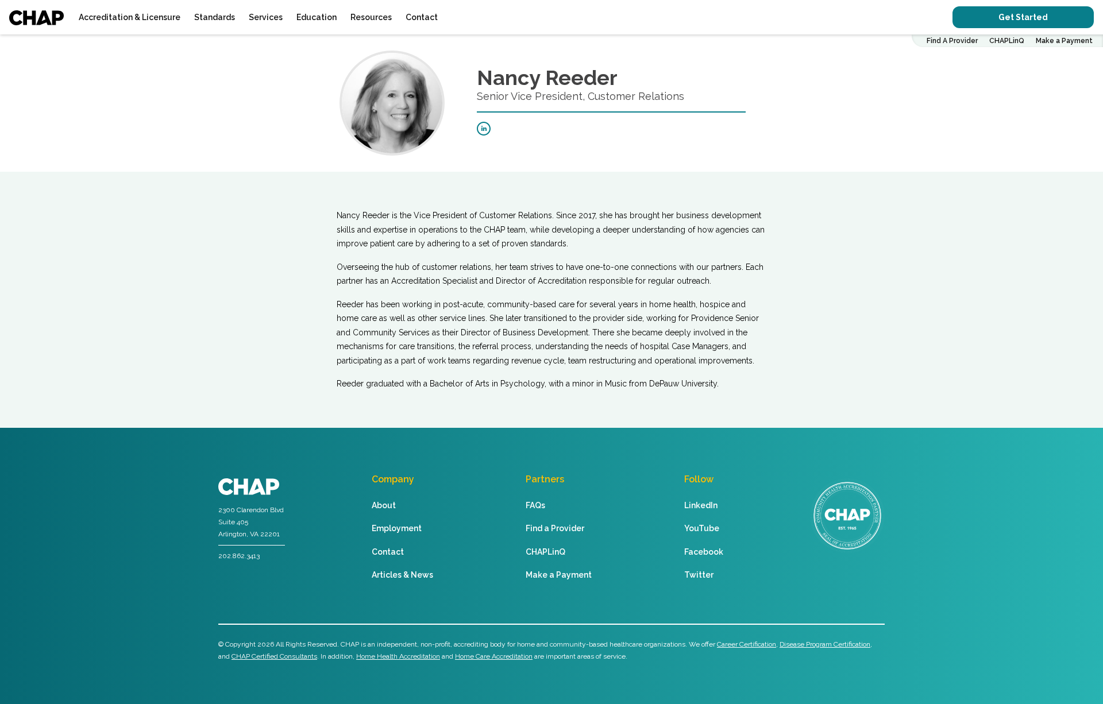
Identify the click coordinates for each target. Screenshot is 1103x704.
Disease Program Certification (825, 644)
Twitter (699, 574)
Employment (397, 528)
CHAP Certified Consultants (274, 656)
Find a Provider (555, 528)
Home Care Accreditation (494, 656)
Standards (214, 17)
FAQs (535, 505)
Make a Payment (1064, 41)
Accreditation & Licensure (129, 17)
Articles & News (402, 574)
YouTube (701, 528)
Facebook (703, 551)
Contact (422, 17)
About (384, 505)
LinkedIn (701, 505)
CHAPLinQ (1006, 41)
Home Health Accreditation (398, 656)
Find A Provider (952, 41)
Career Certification (746, 644)
